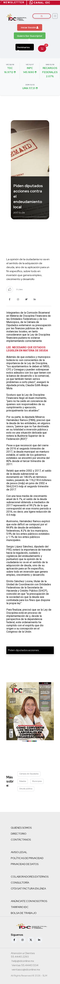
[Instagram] (22, 940)
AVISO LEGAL (19, 852)
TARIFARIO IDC (19, 907)
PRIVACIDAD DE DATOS (24, 864)
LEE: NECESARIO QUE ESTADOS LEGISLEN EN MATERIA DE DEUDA (27, 349)
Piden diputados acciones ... (24, 650)
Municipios (37, 781)
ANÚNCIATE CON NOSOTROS (29, 901)
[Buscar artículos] (41, 16)
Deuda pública (25, 788)
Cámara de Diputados (28, 773)
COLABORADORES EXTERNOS (29, 876)
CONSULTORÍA (20, 882)
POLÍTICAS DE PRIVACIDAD (27, 858)
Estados (22, 781)
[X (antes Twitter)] (31, 940)
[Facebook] (14, 940)
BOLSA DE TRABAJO (23, 913)
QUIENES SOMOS (21, 827)
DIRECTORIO (18, 833)
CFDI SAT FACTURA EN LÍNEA (28, 888)
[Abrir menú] (55, 16)
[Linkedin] (39, 940)
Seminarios (23, 47)
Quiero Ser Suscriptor (29, 35)
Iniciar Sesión (28, 27)
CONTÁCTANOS (21, 839)
